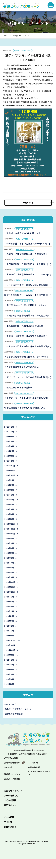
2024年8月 (11, 543)
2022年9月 (11, 655)
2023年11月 (11, 587)
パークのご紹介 (11, 757)
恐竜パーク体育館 (12, 778)
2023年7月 (11, 606)
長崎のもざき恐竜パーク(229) (18, 709)
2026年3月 (11, 451)
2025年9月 (11, 480)
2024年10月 (11, 533)
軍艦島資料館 (34, 767)
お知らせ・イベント (22, 35)
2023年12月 (11, 582)
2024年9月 (11, 538)
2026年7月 (11, 431)
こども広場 (33, 762)
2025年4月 (11, 504)
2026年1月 (11, 460)
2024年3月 (11, 567)
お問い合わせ (10, 826)
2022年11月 (11, 645)
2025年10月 (11, 475)
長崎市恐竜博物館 (12, 762)
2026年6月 (11, 436)
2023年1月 (11, 635)
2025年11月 (11, 470)
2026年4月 (11, 446)
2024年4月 (11, 562)
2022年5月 (11, 674)
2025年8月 (11, 485)
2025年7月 (11, 490)
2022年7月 (11, 664)
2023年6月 (11, 611)
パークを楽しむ (11, 795)
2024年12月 (11, 524)
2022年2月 (11, 679)
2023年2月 (11, 630)
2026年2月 (11, 456)
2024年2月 (11, 572)
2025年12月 (11, 465)
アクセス (8, 821)
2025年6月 (11, 494)
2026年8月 (11, 426)
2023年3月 (11, 625)
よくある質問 (10, 800)
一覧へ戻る (28, 202)
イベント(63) (10, 704)
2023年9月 (11, 596)
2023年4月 (11, 621)
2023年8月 (11, 601)
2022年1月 (11, 684)
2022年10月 (11, 650)
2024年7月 (11, 548)
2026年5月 (11, 441)
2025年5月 (11, 499)
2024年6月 (11, 553)
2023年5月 (11, 616)
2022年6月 (11, 669)
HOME (6, 35)
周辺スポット (10, 805)
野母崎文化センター (13, 774)
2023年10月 (11, 591)
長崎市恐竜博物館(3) (13, 714)
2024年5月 (11, 557)
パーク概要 (9, 817)
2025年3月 (11, 509)
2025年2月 (11, 514)
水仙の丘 (8, 767)
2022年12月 (12, 640)
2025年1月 (11, 519)
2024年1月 (11, 577)
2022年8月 (11, 659)
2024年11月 (11, 528)
